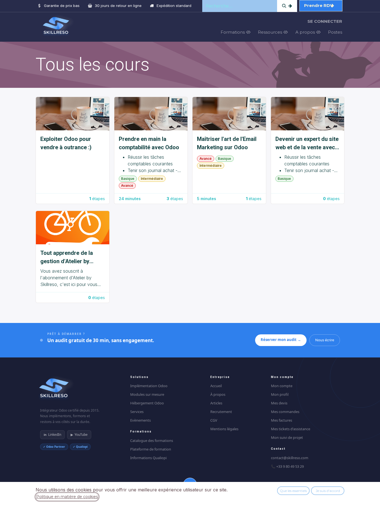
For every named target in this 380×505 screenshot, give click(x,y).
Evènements (140, 420)
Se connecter (324, 21)
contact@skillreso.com (289, 457)
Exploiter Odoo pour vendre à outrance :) (66, 143)
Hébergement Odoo (147, 403)
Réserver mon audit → (281, 339)
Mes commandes (285, 411)
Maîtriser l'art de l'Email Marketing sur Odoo (226, 143)
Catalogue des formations (151, 440)
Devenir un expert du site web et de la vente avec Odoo (307, 143)
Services (137, 411)
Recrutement (221, 411)
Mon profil (279, 394)
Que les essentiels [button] (293, 491)
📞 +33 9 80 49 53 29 (287, 466)
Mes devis (279, 403)
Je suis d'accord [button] (328, 491)
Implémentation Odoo (148, 385)
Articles (216, 403)
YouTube (79, 434)
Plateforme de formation (150, 449)
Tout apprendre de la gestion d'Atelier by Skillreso (66, 257)
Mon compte (281, 385)
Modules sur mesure (147, 394)
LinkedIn (52, 434)
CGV (213, 420)
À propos (217, 394)
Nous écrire (324, 339)
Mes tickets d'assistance (290, 428)
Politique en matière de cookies (67, 496)
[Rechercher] (287, 6)
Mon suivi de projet (287, 437)
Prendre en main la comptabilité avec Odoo (149, 143)
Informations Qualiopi (148, 457)
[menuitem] (237, 32)
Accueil (216, 385)
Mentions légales (224, 428)
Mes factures (281, 420)
